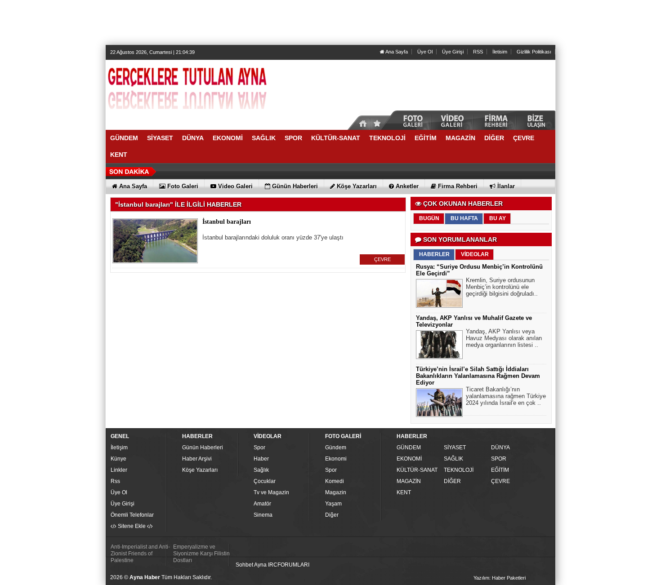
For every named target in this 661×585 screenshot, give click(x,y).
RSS (478, 51)
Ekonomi (336, 459)
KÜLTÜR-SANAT (417, 470)
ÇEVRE (382, 259)
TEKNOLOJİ (458, 470)
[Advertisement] (330, 22)
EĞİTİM (500, 470)
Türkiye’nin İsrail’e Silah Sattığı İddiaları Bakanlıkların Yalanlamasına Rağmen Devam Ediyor (478, 376)
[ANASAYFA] (205, 91)
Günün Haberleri (202, 447)
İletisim (499, 51)
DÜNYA (500, 447)
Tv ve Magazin (271, 492)
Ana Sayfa (396, 51)
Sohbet (244, 565)
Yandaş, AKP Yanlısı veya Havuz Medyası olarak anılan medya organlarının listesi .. (504, 338)
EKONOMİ (409, 459)
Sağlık (261, 470)
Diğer (332, 515)
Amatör (262, 504)
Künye (118, 459)
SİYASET (455, 447)
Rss (115, 481)
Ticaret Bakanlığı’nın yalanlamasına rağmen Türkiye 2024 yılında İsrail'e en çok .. (506, 396)
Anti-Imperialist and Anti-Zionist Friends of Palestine (140, 553)
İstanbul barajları (226, 221)
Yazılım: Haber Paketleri (499, 578)
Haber (261, 459)
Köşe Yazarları (200, 470)
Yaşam (333, 504)
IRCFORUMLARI (288, 565)
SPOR (498, 459)
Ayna (260, 565)
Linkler (119, 470)
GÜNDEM (409, 447)
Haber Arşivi (197, 459)
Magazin (335, 492)
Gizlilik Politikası (534, 51)
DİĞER (452, 481)
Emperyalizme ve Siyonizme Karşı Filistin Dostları (201, 553)
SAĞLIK (453, 459)
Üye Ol (425, 51)
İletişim (119, 447)
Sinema (263, 515)
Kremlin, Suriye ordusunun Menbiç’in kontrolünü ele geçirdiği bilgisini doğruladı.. (502, 287)
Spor (259, 447)
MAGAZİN (409, 481)
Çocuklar (265, 481)
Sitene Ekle (131, 526)
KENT (404, 492)
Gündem (335, 447)
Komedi (334, 481)
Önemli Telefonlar (132, 515)
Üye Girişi (453, 51)
